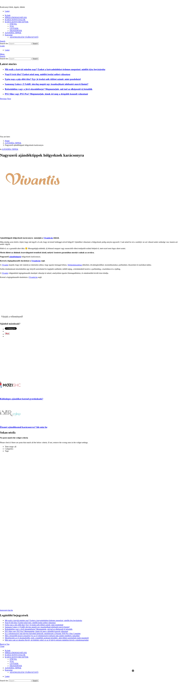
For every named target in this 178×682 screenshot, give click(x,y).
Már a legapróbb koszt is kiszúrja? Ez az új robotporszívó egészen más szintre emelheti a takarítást (42, 636)
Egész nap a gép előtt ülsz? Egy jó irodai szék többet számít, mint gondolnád (43, 79)
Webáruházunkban (75, 265)
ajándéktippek (15, 257)
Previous (3, 99)
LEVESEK (14, 28)
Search (35, 44)
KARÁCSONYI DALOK (15, 20)
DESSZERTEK (16, 31)
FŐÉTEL (13, 24)
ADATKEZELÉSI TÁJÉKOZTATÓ (24, 37)
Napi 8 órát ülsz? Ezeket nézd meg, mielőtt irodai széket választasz (37, 74)
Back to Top (4, 644)
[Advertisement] (89, 117)
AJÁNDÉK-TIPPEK (13, 33)
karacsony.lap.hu (6, 610)
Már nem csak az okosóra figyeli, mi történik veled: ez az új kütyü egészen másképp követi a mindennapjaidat (47, 640)
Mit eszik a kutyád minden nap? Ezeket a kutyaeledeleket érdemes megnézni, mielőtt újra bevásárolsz (55, 69)
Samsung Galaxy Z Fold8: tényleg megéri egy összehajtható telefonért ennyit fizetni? (46, 84)
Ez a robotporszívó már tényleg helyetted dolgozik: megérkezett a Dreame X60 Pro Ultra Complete (43, 634)
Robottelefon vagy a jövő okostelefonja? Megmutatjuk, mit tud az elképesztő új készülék (48, 89)
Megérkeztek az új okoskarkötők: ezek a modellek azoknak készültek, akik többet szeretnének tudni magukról (47, 638)
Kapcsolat (8, 35)
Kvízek (7, 15)
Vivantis (5, 265)
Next (9, 99)
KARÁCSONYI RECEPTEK (16, 22)
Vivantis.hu (48, 238)
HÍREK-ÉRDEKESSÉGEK (16, 17)
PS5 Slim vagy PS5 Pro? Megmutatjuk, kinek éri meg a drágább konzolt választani (46, 94)
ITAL (12, 26)
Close (2, 646)
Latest (7, 11)
